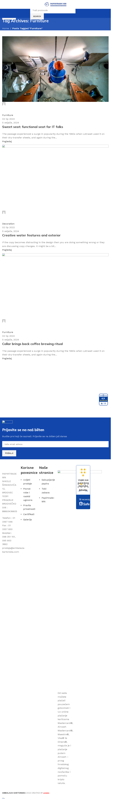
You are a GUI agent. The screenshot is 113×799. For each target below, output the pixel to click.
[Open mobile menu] (3, 4)
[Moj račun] (78, 13)
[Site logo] (55, 4)
